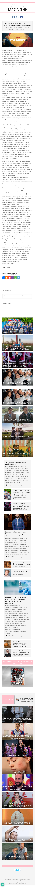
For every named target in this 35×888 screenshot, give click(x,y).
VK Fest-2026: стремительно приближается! (15, 463)
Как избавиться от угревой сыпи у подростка (17, 771)
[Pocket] (9, 277)
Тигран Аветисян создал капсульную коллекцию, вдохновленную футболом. (17, 822)
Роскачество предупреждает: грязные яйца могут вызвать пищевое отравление (20, 644)
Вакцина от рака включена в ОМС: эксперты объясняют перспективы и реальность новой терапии (15, 600)
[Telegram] (18, 277)
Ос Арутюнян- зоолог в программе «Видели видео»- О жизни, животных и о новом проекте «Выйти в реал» (17, 788)
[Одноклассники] (6, 277)
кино (21, 27)
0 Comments (23, 29)
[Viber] (12, 277)
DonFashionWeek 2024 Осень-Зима (17, 755)
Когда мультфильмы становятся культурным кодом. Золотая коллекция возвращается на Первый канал (16, 453)
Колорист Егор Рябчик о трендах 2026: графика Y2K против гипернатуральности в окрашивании (21, 653)
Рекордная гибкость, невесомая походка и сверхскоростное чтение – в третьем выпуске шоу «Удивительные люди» (17, 365)
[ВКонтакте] (3, 277)
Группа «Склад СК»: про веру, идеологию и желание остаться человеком (21, 564)
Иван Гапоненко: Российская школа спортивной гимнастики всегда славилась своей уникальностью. (17, 736)
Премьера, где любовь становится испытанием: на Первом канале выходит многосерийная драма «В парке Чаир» (16, 436)
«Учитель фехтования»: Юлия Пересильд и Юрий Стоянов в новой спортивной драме (17, 383)
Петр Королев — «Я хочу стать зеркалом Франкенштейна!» (17, 857)
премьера (11, 29)
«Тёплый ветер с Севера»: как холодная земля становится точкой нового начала (17, 420)
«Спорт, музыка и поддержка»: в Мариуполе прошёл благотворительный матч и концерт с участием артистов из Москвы (17, 348)
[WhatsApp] (15, 277)
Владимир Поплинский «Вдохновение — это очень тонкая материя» (21, 573)
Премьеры (10, 27)
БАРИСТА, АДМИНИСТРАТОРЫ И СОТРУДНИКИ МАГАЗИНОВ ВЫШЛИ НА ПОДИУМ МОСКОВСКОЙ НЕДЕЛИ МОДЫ (17, 719)
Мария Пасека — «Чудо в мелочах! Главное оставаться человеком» (17, 840)
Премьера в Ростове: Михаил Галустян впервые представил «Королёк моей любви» (16, 534)
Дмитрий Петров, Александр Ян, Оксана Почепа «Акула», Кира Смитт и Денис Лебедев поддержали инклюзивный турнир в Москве (17, 330)
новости (26, 27)
